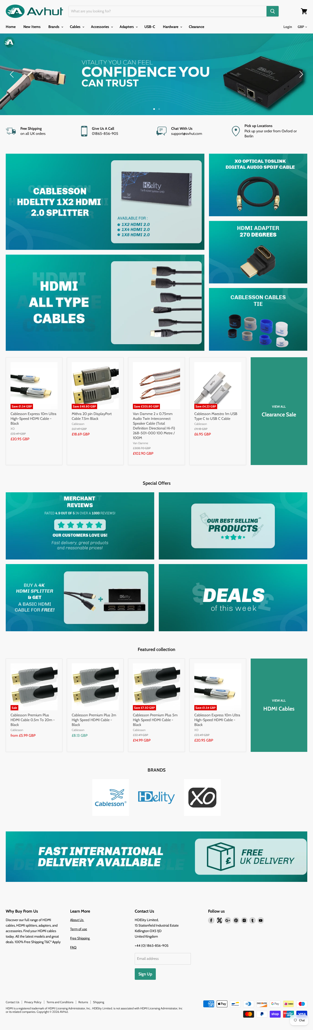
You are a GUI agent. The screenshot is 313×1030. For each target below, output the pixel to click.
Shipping (98, 1002)
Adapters (127, 27)
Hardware (171, 27)
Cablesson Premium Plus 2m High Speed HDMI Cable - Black (94, 720)
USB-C (149, 27)
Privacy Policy (32, 1002)
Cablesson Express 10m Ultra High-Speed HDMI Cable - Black (33, 419)
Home (11, 27)
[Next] (300, 74)
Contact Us (12, 1002)
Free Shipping (80, 938)
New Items (32, 27)
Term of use (78, 929)
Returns (83, 1002)
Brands (54, 27)
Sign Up (145, 974)
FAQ (73, 947)
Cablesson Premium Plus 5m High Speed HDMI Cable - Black (155, 720)
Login (287, 27)
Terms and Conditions (60, 1002)
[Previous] (12, 74)
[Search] (272, 11)
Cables (75, 27)
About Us (77, 920)
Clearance (196, 27)
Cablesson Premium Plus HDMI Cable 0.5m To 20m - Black (33, 720)
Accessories (100, 27)
